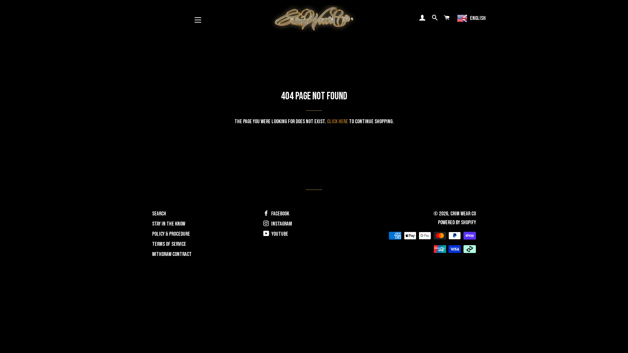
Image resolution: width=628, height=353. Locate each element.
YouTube (279, 234)
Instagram (281, 224)
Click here (337, 121)
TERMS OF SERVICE (169, 244)
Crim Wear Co (463, 213)
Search (159, 213)
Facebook (279, 213)
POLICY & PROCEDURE (171, 234)
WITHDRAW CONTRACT (172, 254)
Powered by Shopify (457, 222)
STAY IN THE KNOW (168, 224)
